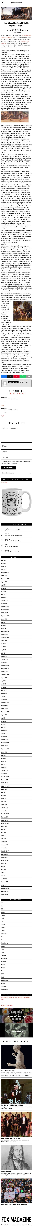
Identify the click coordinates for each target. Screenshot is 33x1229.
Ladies (2, 949)
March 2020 (4, 767)
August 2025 (4, 582)
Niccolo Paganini (6, 1171)
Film (2, 921)
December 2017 (5, 851)
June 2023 (3, 647)
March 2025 (4, 597)
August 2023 (4, 641)
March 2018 (4, 842)
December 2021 (5, 702)
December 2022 (5, 665)
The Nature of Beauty (7, 1071)
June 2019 (3, 795)
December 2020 (5, 740)
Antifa (2, 903)
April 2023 (3, 653)
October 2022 (4, 671)
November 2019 (4, 780)
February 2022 (4, 696)
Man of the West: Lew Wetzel (12, 552)
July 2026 (3, 560)
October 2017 (4, 857)
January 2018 (4, 848)
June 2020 (3, 758)
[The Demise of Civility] (16, 1030)
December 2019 (5, 777)
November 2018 (4, 817)
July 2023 (3, 644)
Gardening (3, 934)
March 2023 (4, 656)
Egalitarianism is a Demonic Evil (12, 530)
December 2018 (5, 814)
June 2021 (3, 721)
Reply (2, 405)
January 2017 (4, 885)
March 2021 (4, 730)
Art (2, 906)
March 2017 (4, 879)
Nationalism (4, 958)
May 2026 (3, 566)
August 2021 (4, 715)
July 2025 (3, 585)
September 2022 (5, 675)
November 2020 (5, 743)
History (14, 30)
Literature (20, 30)
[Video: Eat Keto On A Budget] (16, 1015)
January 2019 (4, 811)
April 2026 (3, 569)
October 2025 (4, 576)
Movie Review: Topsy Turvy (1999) (11, 1138)
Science (3, 971)
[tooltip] (4, 376)
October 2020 (4, 746)
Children (3, 909)
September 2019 (5, 786)
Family (2, 918)
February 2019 (4, 808)
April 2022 (3, 690)
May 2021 (3, 724)
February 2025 (4, 600)
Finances (3, 924)
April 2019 (3, 801)
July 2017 (3, 866)
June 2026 (3, 563)
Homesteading (4, 943)
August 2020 (4, 752)
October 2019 (4, 783)
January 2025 (4, 603)
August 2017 (4, 863)
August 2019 (4, 789)
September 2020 (5, 749)
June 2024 (3, 625)
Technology (3, 986)
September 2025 (5, 579)
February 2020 (4, 770)
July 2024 (3, 622)
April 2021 (3, 727)
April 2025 (3, 594)
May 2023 (3, 650)
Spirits (2, 974)
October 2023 (4, 634)
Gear (2, 937)
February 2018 (4, 845)
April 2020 (3, 764)
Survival (3, 983)
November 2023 (5, 631)
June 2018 (3, 832)
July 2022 (3, 681)
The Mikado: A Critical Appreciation (12, 1105)
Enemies (3, 915)
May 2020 (3, 761)
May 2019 (3, 798)
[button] (30, 473)
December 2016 (5, 888)
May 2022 (3, 687)
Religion (25, 30)
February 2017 (4, 882)
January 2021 (4, 736)
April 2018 (3, 839)
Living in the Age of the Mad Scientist (14, 535)
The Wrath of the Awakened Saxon (13, 541)
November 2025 (5, 572)
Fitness (2, 930)
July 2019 (3, 792)
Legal (2, 952)
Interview (3, 946)
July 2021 (3, 718)
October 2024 (4, 613)
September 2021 (5, 712)
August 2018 (4, 826)
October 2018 (4, 820)
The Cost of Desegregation (11, 546)
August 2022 (4, 678)
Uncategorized (4, 989)
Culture (9, 30)
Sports (2, 977)
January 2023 (4, 662)
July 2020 (3, 755)
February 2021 (4, 733)
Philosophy (3, 961)
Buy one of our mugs (7, 1005)
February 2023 (4, 659)
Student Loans (4, 980)
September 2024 (5, 616)
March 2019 (4, 804)
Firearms (3, 927)
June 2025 (3, 588)
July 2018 (3, 829)
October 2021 (4, 709)
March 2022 (4, 693)
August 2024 (4, 619)
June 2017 (3, 869)
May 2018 (3, 835)
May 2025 (3, 591)
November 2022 (5, 668)
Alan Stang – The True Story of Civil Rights (14, 1204)
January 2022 (4, 699)
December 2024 (5, 606)
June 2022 (3, 684)
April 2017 (3, 876)
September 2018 (5, 823)
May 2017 (3, 873)
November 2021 (4, 705)
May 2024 (3, 628)
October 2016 (4, 894)
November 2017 (4, 854)
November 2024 (5, 610)
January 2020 (4, 774)
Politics (3, 965)
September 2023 (5, 637)
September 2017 (5, 860)
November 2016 (4, 891)
